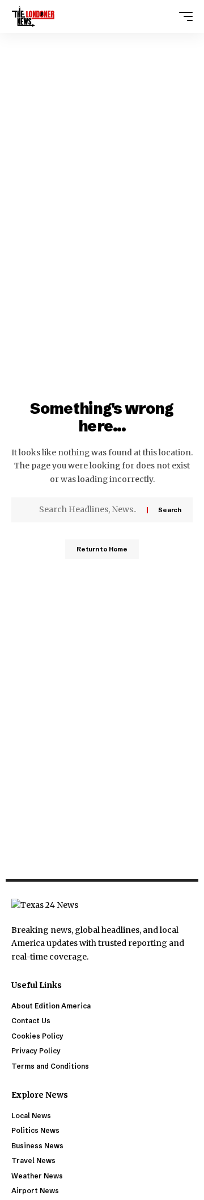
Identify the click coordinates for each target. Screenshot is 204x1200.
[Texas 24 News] (33, 16)
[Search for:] (89, 509)
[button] (183, 16)
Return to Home (102, 549)
